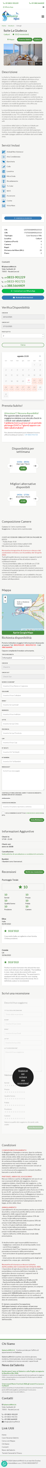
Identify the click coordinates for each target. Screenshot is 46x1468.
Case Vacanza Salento (10, 1438)
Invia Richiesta (37, 820)
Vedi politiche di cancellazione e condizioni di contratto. (23, 854)
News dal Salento (8, 1450)
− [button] (5, 600)
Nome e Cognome (8, 682)
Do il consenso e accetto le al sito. (23, 814)
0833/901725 (31, 645)
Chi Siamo (5, 1444)
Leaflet (24, 630)
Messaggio (6, 767)
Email (4, 701)
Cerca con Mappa (8, 1441)
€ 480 (23, 468)
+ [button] (5, 597)
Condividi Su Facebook (23, 218)
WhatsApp (9, 7)
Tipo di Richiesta (8, 654)
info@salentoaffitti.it (12, 1422)
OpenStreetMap (39, 630)
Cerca (23, 345)
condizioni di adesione (34, 813)
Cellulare (5, 691)
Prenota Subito (25, 39)
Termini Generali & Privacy (12, 1453)
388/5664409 (7, 647)
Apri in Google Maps (23, 632)
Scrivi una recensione (34, 872)
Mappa (11, 39)
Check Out (5, 322)
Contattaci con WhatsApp (23, 291)
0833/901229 (19, 645)
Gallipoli (7, 34)
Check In (5, 313)
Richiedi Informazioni (24, 297)
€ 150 (23, 501)
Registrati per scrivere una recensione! (23, 1077)
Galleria (37, 39)
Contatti (5, 1447)
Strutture (11, 26)
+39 (14, 282)
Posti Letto (6, 331)
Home (4, 26)
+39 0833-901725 (10, 1417)
